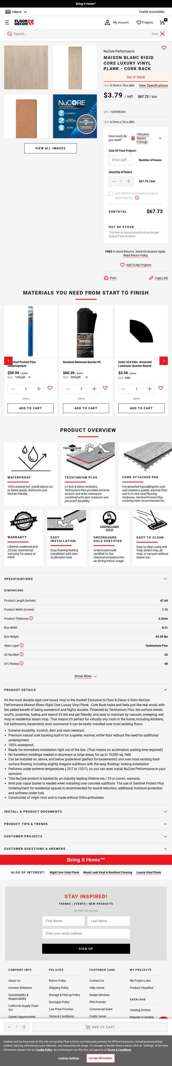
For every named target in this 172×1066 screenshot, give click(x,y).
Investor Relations (20, 987)
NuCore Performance (119, 51)
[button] (5, 22)
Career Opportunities (21, 1016)
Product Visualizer (142, 987)
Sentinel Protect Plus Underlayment (22, 363)
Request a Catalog (142, 1017)
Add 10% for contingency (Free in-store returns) (136, 195)
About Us (14, 980)
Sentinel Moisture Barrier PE (82, 362)
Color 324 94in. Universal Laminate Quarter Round (135, 363)
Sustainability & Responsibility (18, 996)
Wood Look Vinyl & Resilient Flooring (107, 872)
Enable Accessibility (152, 11)
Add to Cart (30, 408)
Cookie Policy (44, 1049)
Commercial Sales (100, 1009)
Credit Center (97, 1016)
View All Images (50, 148)
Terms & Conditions (61, 1016)
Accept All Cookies (100, 1058)
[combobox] (86, 34)
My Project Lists (140, 980)
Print (113, 278)
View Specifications (153, 85)
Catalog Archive (140, 1010)
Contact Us (96, 980)
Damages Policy (59, 1002)
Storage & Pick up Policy (64, 995)
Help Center (96, 987)
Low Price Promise (61, 1009)
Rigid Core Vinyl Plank (64, 872)
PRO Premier (97, 1002)
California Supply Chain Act (23, 1007)
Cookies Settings (68, 1058)
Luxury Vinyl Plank (148, 872)
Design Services (99, 995)
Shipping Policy (59, 987)
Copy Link (161, 278)
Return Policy (57, 980)
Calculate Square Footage (143, 138)
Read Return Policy (135, 255)
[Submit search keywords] (10, 34)
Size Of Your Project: (122, 150)
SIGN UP (86, 948)
